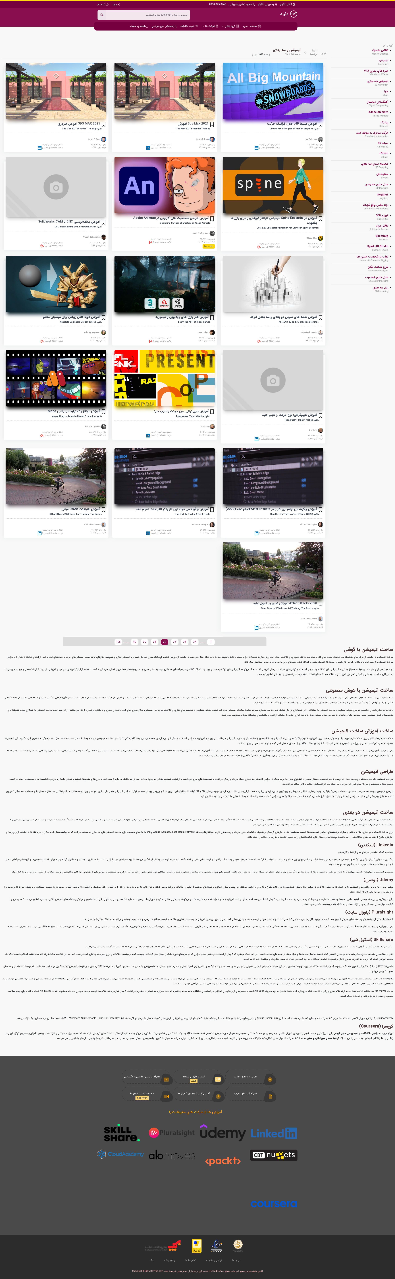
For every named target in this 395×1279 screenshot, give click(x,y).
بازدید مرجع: (315, 147)
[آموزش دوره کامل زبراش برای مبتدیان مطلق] (56, 284)
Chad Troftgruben (201, 233)
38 (154, 642)
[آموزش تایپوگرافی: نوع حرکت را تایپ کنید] (273, 380)
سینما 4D (382, 145)
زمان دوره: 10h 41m (207, 144)
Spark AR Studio (377, 248)
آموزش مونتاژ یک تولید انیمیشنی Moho (74, 411)
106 (118, 642)
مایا (385, 93)
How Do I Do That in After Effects (192, 514)
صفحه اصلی (250, 26)
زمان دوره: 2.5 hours (98, 242)
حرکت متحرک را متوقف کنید (372, 134)
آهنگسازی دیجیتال (377, 103)
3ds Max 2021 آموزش (193, 123)
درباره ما (236, 1260)
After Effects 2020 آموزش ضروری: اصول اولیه (285, 603)
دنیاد (285, 13)
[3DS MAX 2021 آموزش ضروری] (56, 91)
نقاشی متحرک (380, 52)
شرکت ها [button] (210, 26)
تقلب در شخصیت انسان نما (372, 258)
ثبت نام (102, 4)
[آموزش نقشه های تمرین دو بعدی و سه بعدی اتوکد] (273, 284)
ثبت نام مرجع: (315, 246)
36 (174, 642)
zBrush (383, 155)
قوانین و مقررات (214, 1260)
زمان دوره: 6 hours (207, 239)
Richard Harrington (309, 524)
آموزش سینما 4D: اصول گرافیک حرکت (292, 123)
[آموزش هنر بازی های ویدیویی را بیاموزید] (164, 284)
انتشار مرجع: (269, 144)
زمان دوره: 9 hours (98, 338)
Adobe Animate (378, 114)
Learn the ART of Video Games (194, 322)
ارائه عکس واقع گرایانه (375, 206)
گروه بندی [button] (230, 26)
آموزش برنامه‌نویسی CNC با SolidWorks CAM (69, 221)
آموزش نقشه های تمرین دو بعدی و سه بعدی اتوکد (283, 316)
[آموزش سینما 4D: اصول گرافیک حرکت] (273, 91)
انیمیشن (383, 62)
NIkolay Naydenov (92, 332)
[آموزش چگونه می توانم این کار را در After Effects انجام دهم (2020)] (273, 476)
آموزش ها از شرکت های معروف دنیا (195, 1112)
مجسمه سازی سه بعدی (374, 165)
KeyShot (382, 196)
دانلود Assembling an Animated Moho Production (77, 416)
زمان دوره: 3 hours (315, 243)
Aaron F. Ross (203, 139)
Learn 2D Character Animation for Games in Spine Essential (288, 228)
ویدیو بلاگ (169, 1260)
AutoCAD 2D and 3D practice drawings (299, 322)
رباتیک (384, 124)
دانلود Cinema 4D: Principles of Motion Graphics (294, 129)
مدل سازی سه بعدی (376, 186)
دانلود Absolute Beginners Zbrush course (81, 322)
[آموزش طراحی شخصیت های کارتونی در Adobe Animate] (164, 185)
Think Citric (312, 238)
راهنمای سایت (138, 26)
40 (134, 642)
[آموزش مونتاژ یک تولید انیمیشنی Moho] (56, 378)
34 (194, 642)
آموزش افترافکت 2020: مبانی (80, 509)
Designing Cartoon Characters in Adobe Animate (185, 223)
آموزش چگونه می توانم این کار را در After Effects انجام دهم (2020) (271, 509)
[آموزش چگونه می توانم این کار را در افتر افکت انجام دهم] (164, 476)
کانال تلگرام (286, 4)
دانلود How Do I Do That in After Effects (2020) (294, 514)
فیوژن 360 (382, 217)
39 (144, 642)
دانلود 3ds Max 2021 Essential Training (82, 129)
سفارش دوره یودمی (162, 26)
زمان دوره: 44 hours (207, 338)
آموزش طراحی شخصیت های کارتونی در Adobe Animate (171, 218)
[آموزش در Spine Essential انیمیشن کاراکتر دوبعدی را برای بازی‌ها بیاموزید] (273, 185)
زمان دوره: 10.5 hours (97, 432)
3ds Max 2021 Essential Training (193, 129)
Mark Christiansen (92, 524)
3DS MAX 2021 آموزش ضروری (79, 123)
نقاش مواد (379, 227)
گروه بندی (388, 45)
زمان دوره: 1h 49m (98, 530)
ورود (115, 4)
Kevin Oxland (204, 332)
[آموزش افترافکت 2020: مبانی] (56, 476)
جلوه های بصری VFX (376, 72)
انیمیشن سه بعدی (377, 83)
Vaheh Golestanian (92, 237)
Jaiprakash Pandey (309, 332)
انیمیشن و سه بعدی (287, 50)
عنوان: (323, 53)
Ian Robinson (312, 139)
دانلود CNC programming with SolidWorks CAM (78, 227)
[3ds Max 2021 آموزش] (164, 91)
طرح (315, 50)
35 (184, 642)
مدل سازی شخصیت (376, 279)
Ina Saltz (313, 430)
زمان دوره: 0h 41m (315, 436)
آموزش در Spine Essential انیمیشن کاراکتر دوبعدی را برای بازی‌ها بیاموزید (274, 220)
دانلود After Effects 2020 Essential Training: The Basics (290, 608)
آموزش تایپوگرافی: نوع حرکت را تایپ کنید (289, 414)
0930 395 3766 (217, 4)
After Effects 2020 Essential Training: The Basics (76, 514)
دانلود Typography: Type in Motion (301, 420)
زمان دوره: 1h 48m (315, 624)
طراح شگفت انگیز (378, 268)
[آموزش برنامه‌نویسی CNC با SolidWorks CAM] (56, 187)
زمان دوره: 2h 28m (315, 530)
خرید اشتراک (187, 26)
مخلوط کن (382, 176)
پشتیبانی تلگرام (265, 4)
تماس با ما (190, 1260)
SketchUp (382, 237)
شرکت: (269, 147)
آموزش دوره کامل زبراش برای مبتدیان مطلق (71, 316)
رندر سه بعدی (380, 289)
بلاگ (152, 1260)
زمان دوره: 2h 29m (315, 144)
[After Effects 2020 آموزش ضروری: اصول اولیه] (273, 570)
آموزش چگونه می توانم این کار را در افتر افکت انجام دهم (172, 509)
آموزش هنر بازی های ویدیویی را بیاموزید (182, 316)
